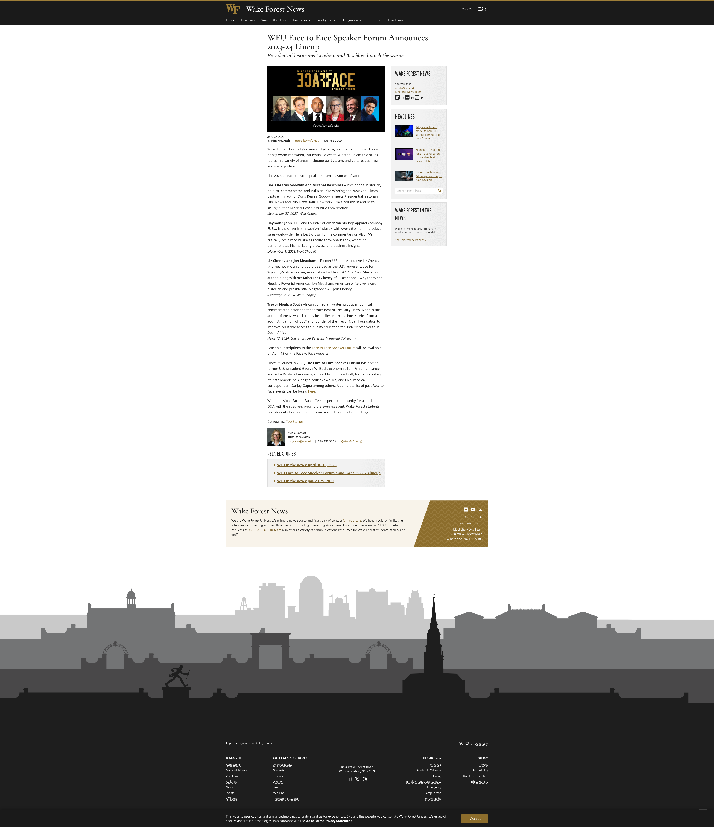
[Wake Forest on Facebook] (349, 780)
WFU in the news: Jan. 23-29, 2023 (305, 480)
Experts (375, 20)
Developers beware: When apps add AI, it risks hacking (429, 176)
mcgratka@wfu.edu (306, 140)
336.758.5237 (257, 530)
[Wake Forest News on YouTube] (472, 509)
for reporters (352, 520)
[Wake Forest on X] (357, 780)
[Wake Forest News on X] (480, 509)
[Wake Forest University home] (233, 9)
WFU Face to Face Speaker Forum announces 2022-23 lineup (329, 472)
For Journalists (353, 20)
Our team (274, 530)
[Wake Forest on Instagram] (364, 780)
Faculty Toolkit (327, 20)
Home (230, 20)
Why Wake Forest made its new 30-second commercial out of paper (428, 132)
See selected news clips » (411, 240)
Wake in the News (273, 20)
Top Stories (294, 421)
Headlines (248, 20)
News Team (395, 20)
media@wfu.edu (405, 88)
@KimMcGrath (351, 441)
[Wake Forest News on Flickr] (466, 509)
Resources (299, 20)
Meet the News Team (408, 91)
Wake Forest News (275, 9)
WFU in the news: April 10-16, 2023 (307, 464)
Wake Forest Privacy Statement (329, 821)
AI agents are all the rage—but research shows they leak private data (428, 155)
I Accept (474, 818)
